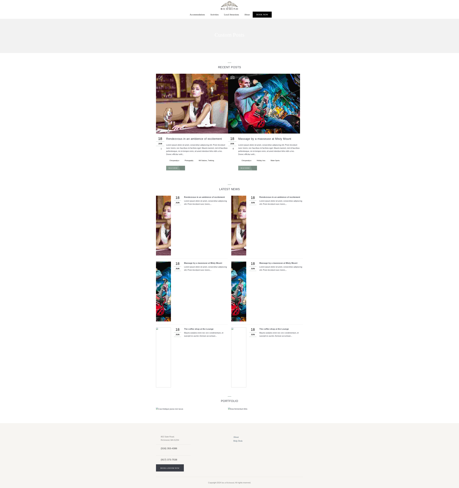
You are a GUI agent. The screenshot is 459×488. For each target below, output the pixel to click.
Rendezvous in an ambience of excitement (194, 138)
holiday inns (261, 160)
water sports (275, 160)
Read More (173, 168)
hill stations (203, 160)
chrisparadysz (174, 160)
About (247, 14)
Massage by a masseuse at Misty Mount (264, 138)
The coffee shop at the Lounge (199, 329)
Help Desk (238, 441)
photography (189, 160)
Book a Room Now (169, 468)
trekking (211, 160)
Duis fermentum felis (280, 408)
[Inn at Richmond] (229, 5)
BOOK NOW (262, 14)
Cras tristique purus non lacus (202, 408)
